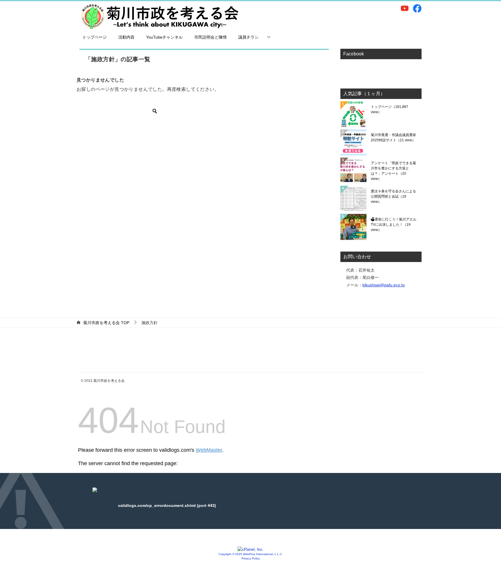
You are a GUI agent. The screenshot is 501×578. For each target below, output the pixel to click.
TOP (106, 322)
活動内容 (126, 37)
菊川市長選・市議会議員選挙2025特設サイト (393, 137)
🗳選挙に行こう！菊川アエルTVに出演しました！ (393, 224)
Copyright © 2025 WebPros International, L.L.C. (251, 554)
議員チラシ (248, 37)
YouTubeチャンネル (164, 37)
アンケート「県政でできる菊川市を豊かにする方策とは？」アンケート (393, 171)
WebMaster (209, 450)
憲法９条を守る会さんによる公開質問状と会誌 (393, 196)
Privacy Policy (251, 558)
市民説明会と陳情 (210, 37)
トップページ (94, 37)
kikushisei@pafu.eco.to (383, 285)
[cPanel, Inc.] (250, 549)
